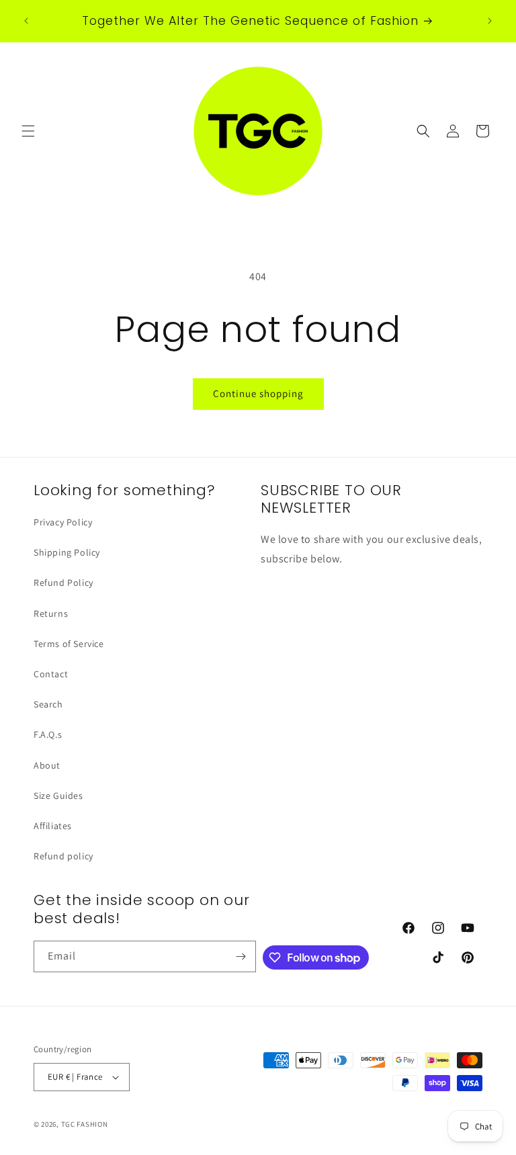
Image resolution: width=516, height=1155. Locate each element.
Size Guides (58, 795)
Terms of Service (69, 644)
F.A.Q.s (48, 734)
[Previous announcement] (26, 21)
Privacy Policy (63, 522)
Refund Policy (63, 582)
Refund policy (63, 856)
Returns (51, 613)
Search (48, 704)
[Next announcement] (490, 21)
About (47, 765)
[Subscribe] (240, 956)
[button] (28, 131)
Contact (51, 674)
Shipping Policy (67, 552)
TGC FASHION (84, 1124)
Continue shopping (258, 393)
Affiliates (53, 826)
